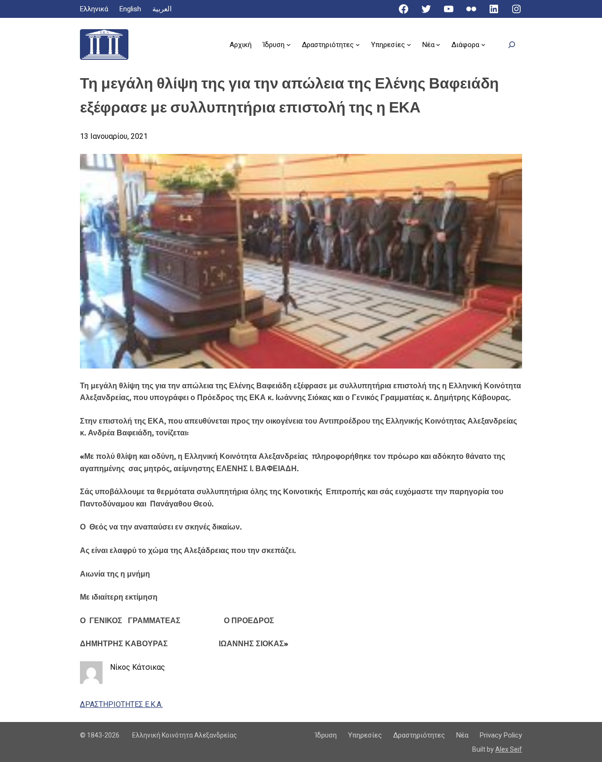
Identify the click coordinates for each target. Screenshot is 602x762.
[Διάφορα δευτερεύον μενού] (483, 44)
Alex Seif (508, 749)
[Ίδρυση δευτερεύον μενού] (288, 44)
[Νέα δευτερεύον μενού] (438, 44)
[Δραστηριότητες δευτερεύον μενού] (358, 44)
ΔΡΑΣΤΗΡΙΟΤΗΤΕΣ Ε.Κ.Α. (121, 704)
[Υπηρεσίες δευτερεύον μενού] (409, 44)
